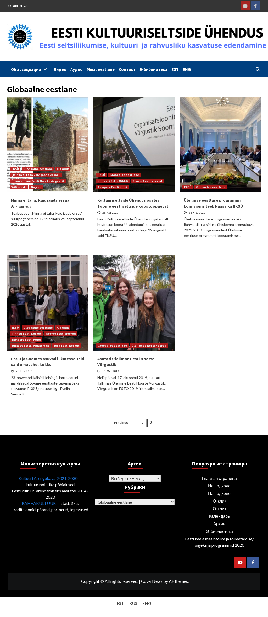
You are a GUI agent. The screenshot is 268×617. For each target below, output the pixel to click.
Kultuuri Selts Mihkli (113, 181)
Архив (219, 523)
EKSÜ (15, 169)
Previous (121, 422)
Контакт (127, 69)
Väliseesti (18, 187)
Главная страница (219, 478)
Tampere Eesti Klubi (112, 187)
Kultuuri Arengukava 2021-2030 (48, 478)
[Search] (257, 69)
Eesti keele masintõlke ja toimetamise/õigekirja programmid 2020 (219, 542)
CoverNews (152, 581)
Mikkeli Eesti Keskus (26, 333)
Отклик (63, 169)
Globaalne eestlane (38, 169)
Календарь (219, 516)
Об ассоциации (26, 69)
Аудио (76, 69)
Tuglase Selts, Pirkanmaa (30, 345)
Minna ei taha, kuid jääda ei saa (40, 200)
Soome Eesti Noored (147, 181)
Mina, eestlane (101, 69)
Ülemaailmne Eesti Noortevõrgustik (38, 181)
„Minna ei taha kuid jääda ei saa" (35, 175)
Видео (60, 69)
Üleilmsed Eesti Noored (148, 345)
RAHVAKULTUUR (39, 503)
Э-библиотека (153, 69)
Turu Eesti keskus (66, 345)
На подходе (219, 485)
